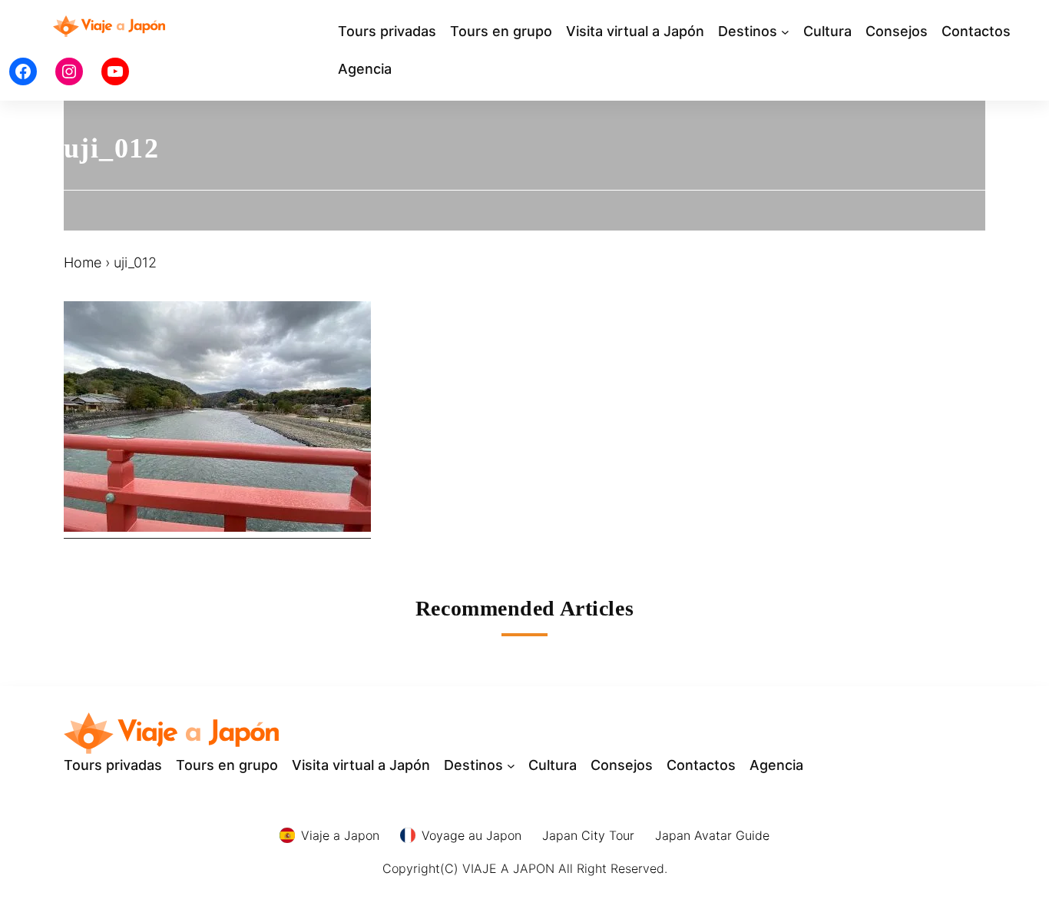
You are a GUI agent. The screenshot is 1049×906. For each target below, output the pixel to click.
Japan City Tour (588, 835)
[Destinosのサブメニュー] (785, 32)
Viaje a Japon (340, 835)
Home (82, 262)
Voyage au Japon (471, 835)
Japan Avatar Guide (712, 835)
